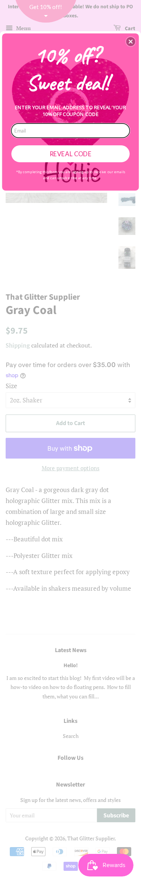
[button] (130, 41)
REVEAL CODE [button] (71, 153)
